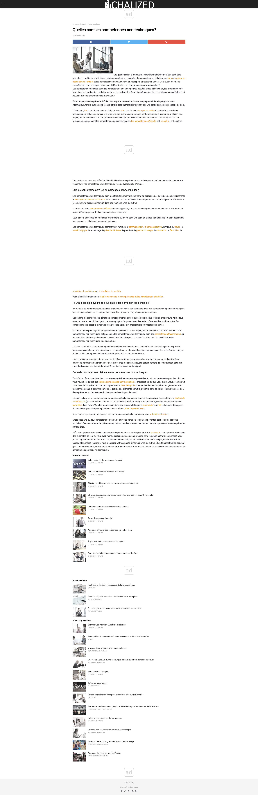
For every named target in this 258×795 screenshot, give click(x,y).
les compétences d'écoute (143, 121)
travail (177, 227)
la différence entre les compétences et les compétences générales (131, 296)
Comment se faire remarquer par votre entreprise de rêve (112, 553)
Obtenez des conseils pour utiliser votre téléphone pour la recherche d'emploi (120, 495)
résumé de (148, 405)
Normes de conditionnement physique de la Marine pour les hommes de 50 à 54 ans (123, 706)
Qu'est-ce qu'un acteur (97, 683)
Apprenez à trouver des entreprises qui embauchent (110, 530)
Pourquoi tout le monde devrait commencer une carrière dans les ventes (118, 636)
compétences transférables (168, 334)
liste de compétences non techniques (116, 382)
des (122, 110)
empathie (165, 121)
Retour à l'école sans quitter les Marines (105, 718)
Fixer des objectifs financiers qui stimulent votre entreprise (112, 597)
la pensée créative (153, 227)
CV (160, 405)
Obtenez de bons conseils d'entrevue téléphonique (109, 730)
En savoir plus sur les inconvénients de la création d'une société (114, 608)
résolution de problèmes (84, 291)
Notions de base (94, 24)
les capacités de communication (90, 199)
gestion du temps (144, 230)
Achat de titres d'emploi (98, 671)
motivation (161, 230)
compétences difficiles (101, 208)
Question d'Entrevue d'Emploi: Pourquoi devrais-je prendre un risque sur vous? (121, 660)
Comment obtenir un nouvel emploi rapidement (108, 507)
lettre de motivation (159, 414)
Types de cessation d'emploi (100, 518)
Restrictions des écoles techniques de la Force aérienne (111, 585)
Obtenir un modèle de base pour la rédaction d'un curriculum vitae (116, 695)
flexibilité (174, 230)
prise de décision (112, 230)
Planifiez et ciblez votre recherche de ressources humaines (113, 483)
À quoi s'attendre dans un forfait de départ (106, 542)
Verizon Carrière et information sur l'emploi (106, 472)
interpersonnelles (146, 110)
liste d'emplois (128, 385)
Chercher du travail (79, 24)
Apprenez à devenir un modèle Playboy (104, 753)
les (85, 110)
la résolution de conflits (110, 291)
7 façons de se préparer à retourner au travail (107, 648)
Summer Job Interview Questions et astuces (107, 625)
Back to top (129, 783)
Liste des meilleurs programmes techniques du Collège (111, 741)
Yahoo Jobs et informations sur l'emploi (105, 460)
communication (136, 227)
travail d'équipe (80, 230)
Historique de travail (134, 408)
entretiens (155, 432)
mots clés (77, 405)
